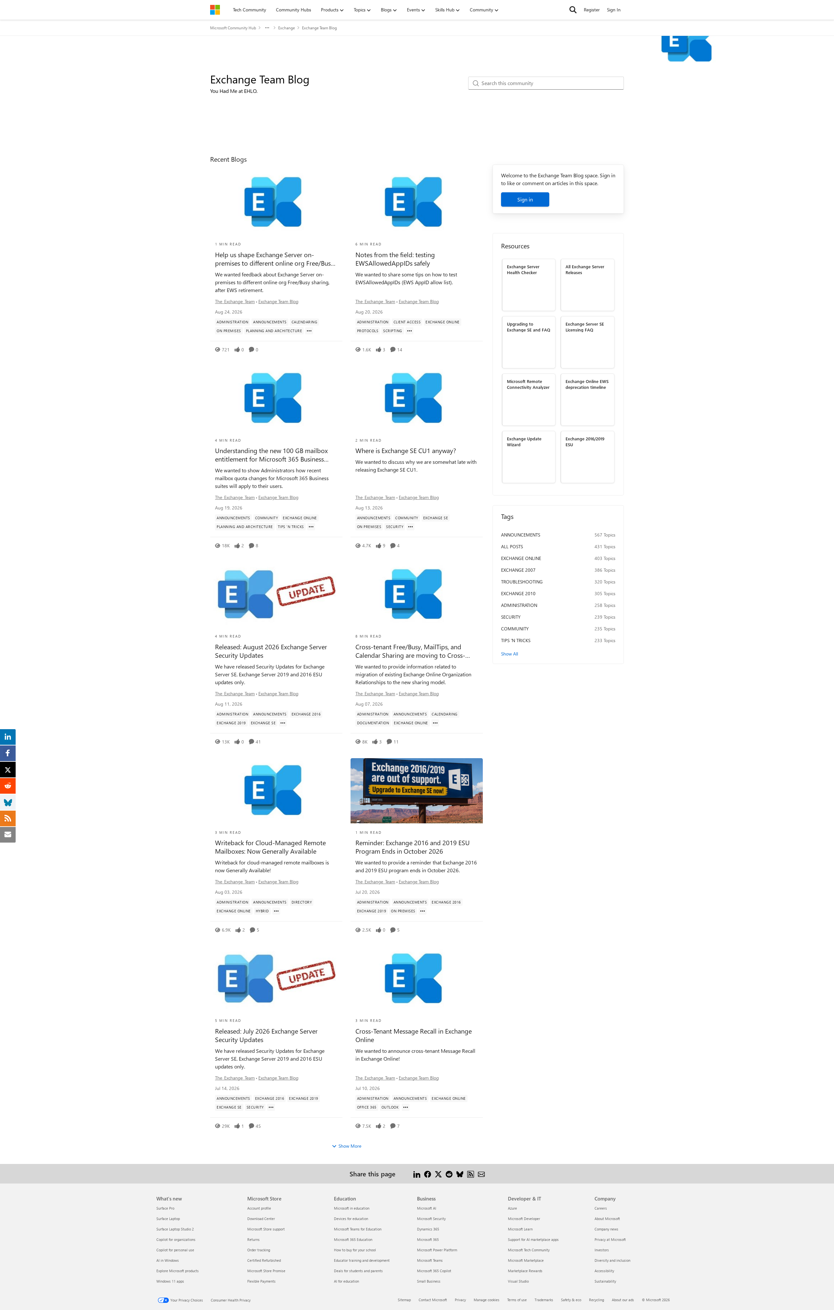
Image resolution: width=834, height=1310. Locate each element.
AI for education (346, 1281)
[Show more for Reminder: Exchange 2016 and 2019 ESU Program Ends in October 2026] (422, 911)
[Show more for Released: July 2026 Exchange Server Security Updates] (271, 1107)
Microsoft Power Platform (437, 1249)
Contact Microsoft (433, 1299)
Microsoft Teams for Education (357, 1229)
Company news (606, 1229)
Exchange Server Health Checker (523, 269)
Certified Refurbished (264, 1260)
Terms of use (517, 1299)
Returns (253, 1239)
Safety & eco (571, 1299)
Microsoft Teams (430, 1260)
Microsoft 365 (428, 1239)
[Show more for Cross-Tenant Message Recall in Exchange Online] (406, 1107)
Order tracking (258, 1249)
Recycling (596, 1299)
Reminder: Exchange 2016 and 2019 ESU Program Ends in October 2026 (412, 846)
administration (519, 605)
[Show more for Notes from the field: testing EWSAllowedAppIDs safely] (409, 330)
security (511, 617)
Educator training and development (362, 1260)
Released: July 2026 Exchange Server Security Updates (266, 1035)
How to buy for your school (355, 1249)
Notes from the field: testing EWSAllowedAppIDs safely (395, 258)
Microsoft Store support (266, 1229)
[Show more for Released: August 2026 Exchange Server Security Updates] (283, 723)
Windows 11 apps (170, 1281)
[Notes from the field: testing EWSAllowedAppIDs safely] (417, 202)
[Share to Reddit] (449, 1173)
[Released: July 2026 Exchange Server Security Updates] (276, 978)
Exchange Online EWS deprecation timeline (587, 384)
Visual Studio (518, 1281)
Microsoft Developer (524, 1218)
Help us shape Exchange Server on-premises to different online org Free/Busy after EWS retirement (274, 258)
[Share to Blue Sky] (459, 1173)
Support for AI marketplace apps (533, 1239)
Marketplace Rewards (525, 1270)
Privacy (460, 1299)
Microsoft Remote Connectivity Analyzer (528, 384)
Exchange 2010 (518, 593)
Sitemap (404, 1299)
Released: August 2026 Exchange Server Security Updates (271, 650)
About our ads (623, 1299)
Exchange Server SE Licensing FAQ (585, 326)
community (515, 629)
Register (592, 10)
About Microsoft (607, 1218)
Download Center (261, 1218)
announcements (520, 535)
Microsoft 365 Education (353, 1239)
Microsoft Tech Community (529, 1249)
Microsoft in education (351, 1208)
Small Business (428, 1281)
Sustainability (605, 1281)
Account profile (259, 1208)
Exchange (286, 27)
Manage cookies (486, 1299)
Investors (602, 1249)
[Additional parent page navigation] (267, 27)
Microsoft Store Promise (266, 1270)
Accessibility (604, 1270)
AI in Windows (167, 1260)
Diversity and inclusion (612, 1260)
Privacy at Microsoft (610, 1239)
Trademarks (544, 1299)
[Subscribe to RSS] (470, 1173)
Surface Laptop (168, 1218)
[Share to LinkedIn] (416, 1173)
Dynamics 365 (428, 1229)
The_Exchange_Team (235, 301)
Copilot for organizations (175, 1239)
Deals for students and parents (358, 1270)
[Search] (573, 10)
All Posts (512, 546)
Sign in (525, 199)
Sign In (614, 10)
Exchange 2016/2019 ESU (585, 441)
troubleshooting (522, 582)
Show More (349, 1146)
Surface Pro (165, 1208)
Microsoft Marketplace (526, 1260)
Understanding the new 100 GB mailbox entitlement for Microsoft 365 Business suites (271, 454)
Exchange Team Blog (278, 301)
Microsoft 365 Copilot (434, 1270)
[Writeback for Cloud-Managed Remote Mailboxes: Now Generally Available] (276, 790)
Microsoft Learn (520, 1229)
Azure (512, 1208)
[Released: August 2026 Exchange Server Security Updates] (276, 594)
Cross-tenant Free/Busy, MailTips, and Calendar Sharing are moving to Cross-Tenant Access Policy (410, 650)
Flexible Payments (261, 1281)
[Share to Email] (481, 1173)
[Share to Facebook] (427, 1173)
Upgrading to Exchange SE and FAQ (528, 326)
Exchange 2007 (518, 570)
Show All (509, 654)
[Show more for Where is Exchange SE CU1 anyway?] (410, 526)
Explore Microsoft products (177, 1270)
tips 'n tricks (515, 640)
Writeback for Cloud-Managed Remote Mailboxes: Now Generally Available (270, 846)
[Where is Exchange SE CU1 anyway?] (417, 398)
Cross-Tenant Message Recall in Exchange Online (413, 1035)
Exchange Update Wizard (524, 441)
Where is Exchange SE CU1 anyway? (405, 450)
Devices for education (351, 1218)
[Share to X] (438, 1173)
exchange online (521, 558)
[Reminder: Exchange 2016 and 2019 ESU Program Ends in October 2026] (417, 790)
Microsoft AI (426, 1208)
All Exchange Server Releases (585, 269)
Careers (601, 1208)
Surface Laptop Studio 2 (175, 1229)
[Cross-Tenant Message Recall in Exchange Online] (417, 978)
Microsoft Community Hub (233, 27)
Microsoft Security (431, 1218)
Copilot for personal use (175, 1249)
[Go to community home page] (215, 10)
